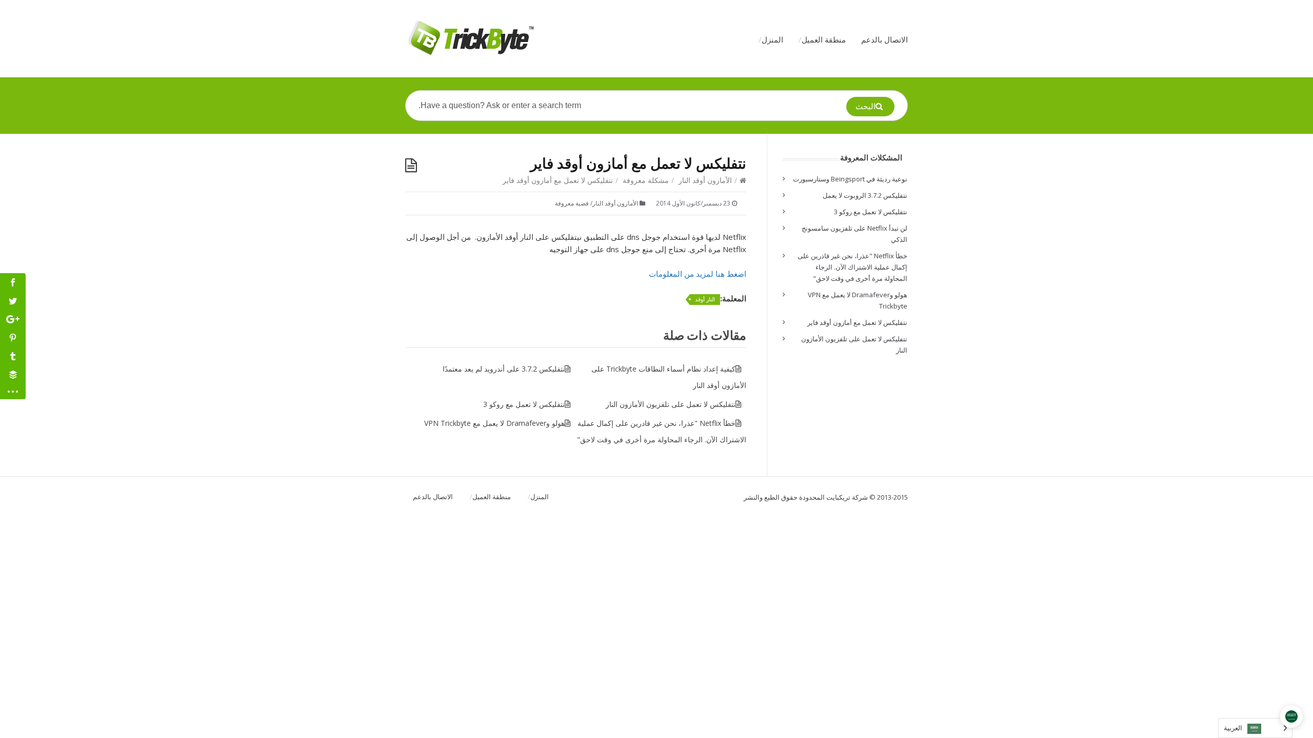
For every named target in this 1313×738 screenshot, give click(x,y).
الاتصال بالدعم (884, 39)
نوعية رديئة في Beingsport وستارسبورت (850, 178)
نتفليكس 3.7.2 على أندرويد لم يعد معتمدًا (504, 369)
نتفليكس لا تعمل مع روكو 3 (524, 404)
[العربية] (1291, 716)
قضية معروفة (572, 203)
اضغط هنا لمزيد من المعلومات (697, 274)
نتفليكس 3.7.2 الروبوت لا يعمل (865, 195)
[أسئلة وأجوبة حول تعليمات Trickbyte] (470, 38)
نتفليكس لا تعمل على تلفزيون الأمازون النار (670, 404)
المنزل (772, 39)
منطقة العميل (824, 39)
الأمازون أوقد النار (705, 180)
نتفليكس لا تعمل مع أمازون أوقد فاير (857, 322)
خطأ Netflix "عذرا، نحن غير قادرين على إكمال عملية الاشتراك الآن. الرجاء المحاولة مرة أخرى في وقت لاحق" (852, 267)
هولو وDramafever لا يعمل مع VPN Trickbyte (494, 423)
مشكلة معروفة (646, 180)
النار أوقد (705, 299)
